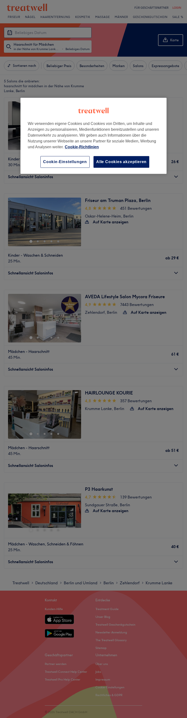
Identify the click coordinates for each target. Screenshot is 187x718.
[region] (93, 136)
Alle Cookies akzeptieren (121, 162)
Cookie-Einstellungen (65, 162)
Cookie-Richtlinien (82, 147)
